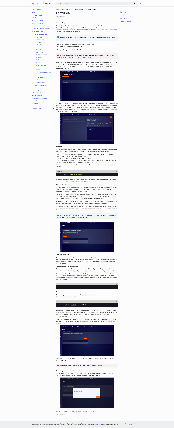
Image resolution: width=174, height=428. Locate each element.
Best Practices (40, 62)
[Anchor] (66, 22)
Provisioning (40, 39)
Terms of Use (97, 424)
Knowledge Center (37, 108)
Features (38, 49)
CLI (68, 179)
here (57, 271)
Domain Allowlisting (125, 21)
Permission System (42, 77)
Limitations (39, 60)
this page (100, 29)
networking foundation (75, 257)
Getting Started (36, 9)
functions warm (100, 28)
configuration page (95, 189)
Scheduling (123, 12)
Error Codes (39, 57)
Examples (39, 80)
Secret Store (123, 18)
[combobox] (96, 3)
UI (61, 179)
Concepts (39, 47)
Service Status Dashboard (39, 111)
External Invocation (41, 54)
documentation (75, 181)
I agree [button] (130, 424)
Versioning (39, 69)
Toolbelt (122, 15)
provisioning (69, 215)
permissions (65, 191)
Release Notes (41, 82)
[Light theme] (57, 414)
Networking (39, 52)
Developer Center (60, 9)
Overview (39, 37)
